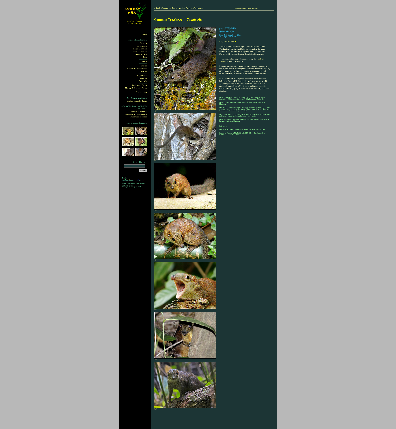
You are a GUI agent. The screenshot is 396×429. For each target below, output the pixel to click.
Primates (143, 43)
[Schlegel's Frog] (128, 134)
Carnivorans (142, 46)
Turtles (144, 71)
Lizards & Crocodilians (137, 68)
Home (144, 34)
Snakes (144, 66)
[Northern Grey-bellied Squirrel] (141, 155)
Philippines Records (138, 117)
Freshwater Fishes (139, 85)
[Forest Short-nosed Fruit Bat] (141, 145)
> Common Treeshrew (193, 8)
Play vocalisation (226, 41)
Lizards (137, 101)
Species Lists (141, 92)
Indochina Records (139, 111)
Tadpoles (143, 78)
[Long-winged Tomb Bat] (128, 155)
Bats (145, 57)
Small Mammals (140, 51)
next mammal (253, 8)
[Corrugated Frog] (128, 145)
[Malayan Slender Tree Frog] (141, 134)
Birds (144, 61)
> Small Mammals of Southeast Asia (169, 8)
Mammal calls (141, 54)
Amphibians (142, 75)
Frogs (144, 101)
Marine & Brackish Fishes (136, 88)
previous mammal (240, 8)
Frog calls (143, 81)
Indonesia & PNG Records (136, 114)
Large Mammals (140, 49)
